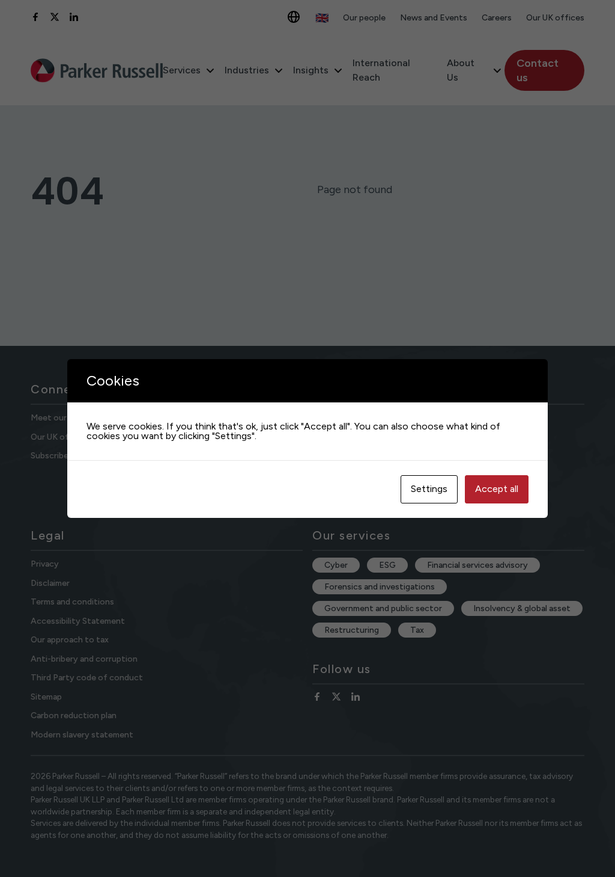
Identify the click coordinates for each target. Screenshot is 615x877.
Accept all (496, 488)
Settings (429, 488)
